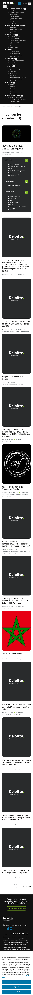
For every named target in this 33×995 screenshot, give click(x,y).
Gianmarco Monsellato (21, 494)
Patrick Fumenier (6, 441)
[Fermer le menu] (5, 6)
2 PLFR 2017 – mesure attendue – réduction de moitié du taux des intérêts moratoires (16, 762)
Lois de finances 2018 (7, 606)
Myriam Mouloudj (24, 276)
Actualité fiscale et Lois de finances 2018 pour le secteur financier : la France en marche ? (16, 544)
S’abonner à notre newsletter (16, 908)
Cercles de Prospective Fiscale (10, 492)
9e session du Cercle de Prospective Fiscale (12, 488)
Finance (4, 549)
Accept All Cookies (16, 992)
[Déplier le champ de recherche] (19, 3)
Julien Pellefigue (6, 496)
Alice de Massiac (6, 154)
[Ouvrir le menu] (29, 3)
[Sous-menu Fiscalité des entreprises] (25, 9)
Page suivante (27, 886)
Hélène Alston (23, 551)
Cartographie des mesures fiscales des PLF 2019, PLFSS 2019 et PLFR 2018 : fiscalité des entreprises (16, 433)
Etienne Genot (5, 551)
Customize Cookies (16, 982)
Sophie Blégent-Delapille (8, 494)
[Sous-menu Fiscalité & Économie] (22, 96)
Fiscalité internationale (8, 152)
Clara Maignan (15, 276)
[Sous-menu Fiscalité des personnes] (24, 25)
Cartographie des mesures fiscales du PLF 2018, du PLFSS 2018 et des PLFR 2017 (16, 601)
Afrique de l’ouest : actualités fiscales (14, 378)
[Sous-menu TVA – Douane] (16, 35)
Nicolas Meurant (14, 551)
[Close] (31, 953)
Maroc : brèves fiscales (12, 654)
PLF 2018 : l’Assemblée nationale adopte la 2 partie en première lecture (16, 706)
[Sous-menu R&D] (10, 49)
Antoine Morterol (6, 331)
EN (26, 3)
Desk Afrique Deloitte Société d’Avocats (12, 384)
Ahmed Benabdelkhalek (8, 659)
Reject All (16, 987)
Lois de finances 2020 (7, 329)
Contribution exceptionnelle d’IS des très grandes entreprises (15, 871)
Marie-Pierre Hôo (16, 714)
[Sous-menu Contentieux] (16, 59)
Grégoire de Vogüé (12, 553)
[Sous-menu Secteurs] (14, 83)
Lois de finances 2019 (7, 439)
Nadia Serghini (19, 659)
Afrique (4, 382)
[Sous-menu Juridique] (14, 66)
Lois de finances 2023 (7, 274)
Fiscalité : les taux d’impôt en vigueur (12, 147)
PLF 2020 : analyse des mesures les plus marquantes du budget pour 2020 (16, 324)
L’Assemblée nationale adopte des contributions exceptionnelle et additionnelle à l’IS (16, 817)
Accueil (4, 106)
